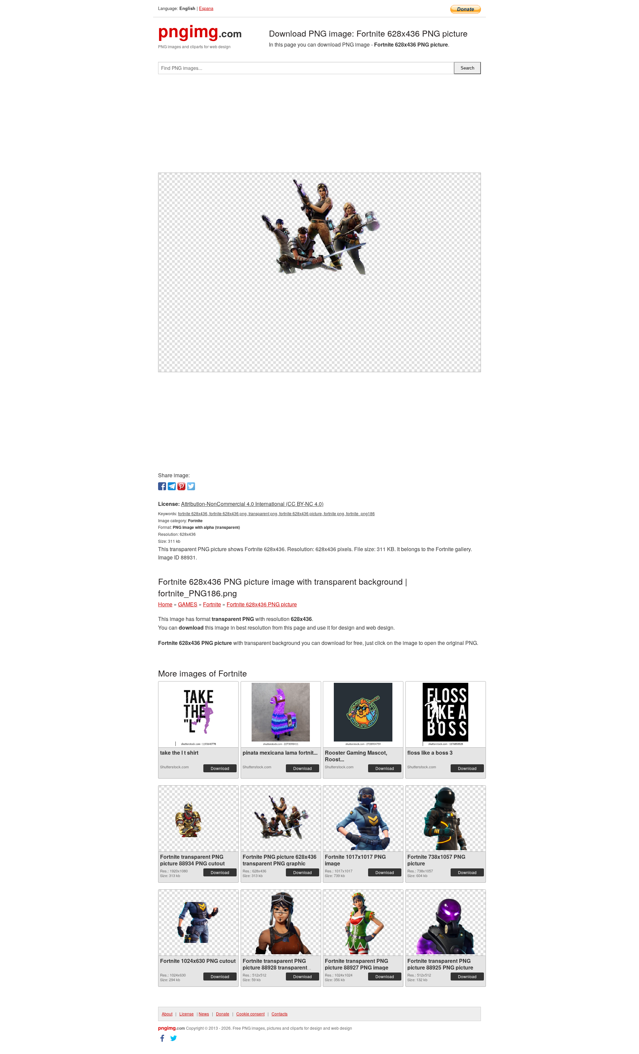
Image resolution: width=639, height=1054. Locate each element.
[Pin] (181, 486)
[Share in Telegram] (172, 486)
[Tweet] (191, 486)
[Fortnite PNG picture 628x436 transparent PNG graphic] (281, 818)
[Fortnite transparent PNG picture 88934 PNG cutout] (198, 818)
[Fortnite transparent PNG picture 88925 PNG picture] (445, 922)
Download (220, 768)
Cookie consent (250, 1013)
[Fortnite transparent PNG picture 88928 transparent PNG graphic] (281, 922)
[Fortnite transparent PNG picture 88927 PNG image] (363, 922)
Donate (222, 1013)
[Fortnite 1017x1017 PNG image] (363, 818)
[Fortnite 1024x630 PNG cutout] (198, 922)
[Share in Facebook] (162, 486)
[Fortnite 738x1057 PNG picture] (445, 818)
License (186, 1013)
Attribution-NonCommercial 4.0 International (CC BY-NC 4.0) (252, 504)
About (167, 1013)
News (204, 1013)
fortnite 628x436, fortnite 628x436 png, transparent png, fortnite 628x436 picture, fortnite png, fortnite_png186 (276, 513)
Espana (206, 8)
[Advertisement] (319, 126)
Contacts (280, 1013)
